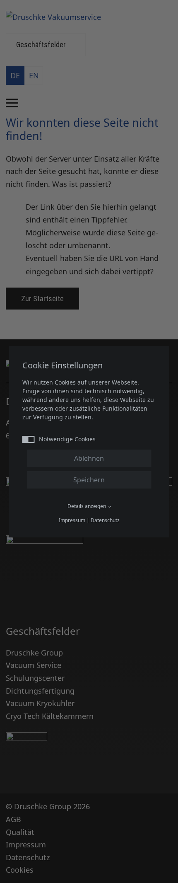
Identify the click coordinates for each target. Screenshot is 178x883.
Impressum (72, 520)
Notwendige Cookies (67, 439)
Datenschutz (105, 520)
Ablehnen (89, 458)
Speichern (89, 479)
